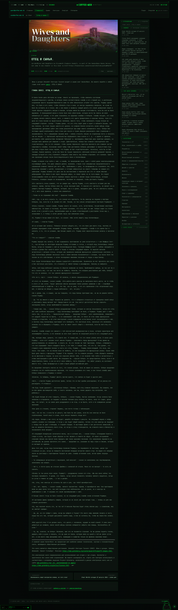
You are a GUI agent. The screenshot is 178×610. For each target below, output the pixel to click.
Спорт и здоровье (135, 193)
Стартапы (135, 200)
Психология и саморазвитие (135, 197)
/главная (30, 10)
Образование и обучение (135, 214)
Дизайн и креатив (135, 167)
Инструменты (135, 207)
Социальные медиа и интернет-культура (135, 182)
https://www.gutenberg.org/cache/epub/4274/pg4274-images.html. (87, 551)
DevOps (135, 220)
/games (48, 10)
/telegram (73, 10)
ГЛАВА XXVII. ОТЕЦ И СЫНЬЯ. (131, 24)
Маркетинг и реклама (135, 217)
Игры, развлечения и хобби (135, 145)
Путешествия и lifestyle (135, 224)
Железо (135, 178)
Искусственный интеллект (135, 157)
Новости (135, 171)
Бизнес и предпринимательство (135, 161)
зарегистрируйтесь (75, 588)
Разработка (135, 149)
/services (56, 10)
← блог (102, 71)
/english (65, 10)
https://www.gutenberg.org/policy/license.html (50, 565)
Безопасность (135, 174)
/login (143, 10)
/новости (39, 10)
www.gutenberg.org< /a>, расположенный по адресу (56, 563)
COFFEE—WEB (85, 5)
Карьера (135, 203)
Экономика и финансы (135, 186)
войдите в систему (59, 588)
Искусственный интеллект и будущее (135, 153)
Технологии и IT (135, 142)
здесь (48, 84)
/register (151, 10)
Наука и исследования (135, 190)
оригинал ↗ (110, 71)
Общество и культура (135, 164)
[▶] (3, 607)
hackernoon (135, 210)
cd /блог (29, 15)
